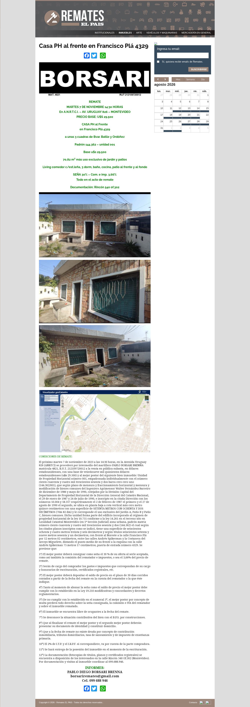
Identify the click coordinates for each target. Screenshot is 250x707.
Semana (190, 79)
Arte (139, 33)
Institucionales (104, 33)
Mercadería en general (196, 33)
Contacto (193, 702)
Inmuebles (125, 33)
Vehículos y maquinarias (161, 33)
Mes (178, 79)
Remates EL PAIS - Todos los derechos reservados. (79, 702)
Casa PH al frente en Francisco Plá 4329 (93, 45)
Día (203, 79)
